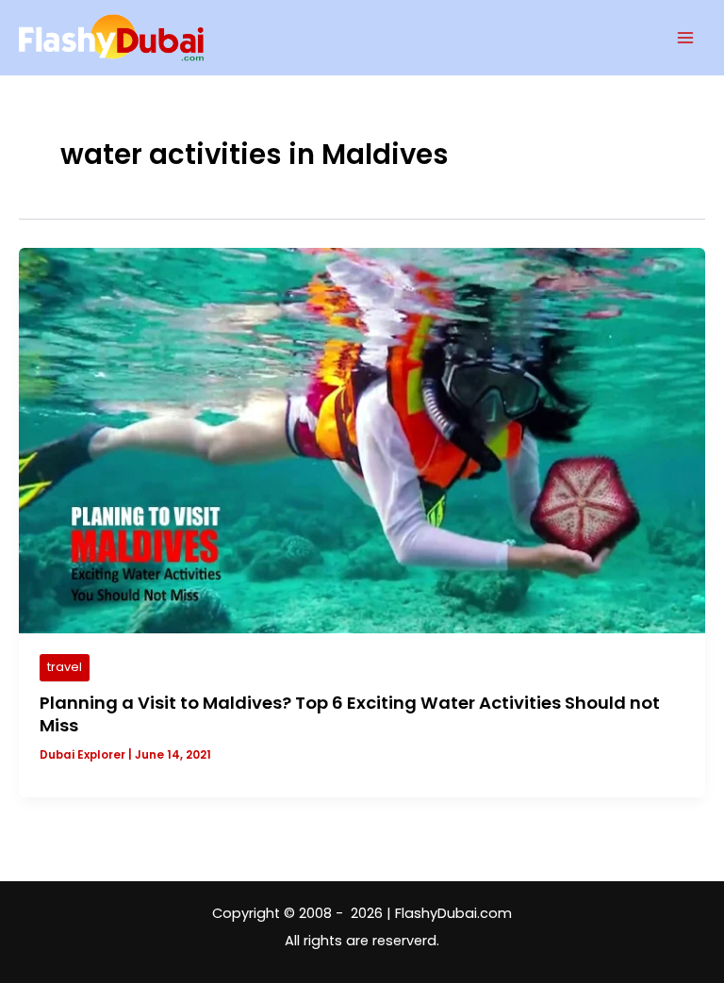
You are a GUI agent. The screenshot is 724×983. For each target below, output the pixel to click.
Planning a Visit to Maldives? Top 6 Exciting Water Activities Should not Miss (350, 714)
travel (64, 667)
